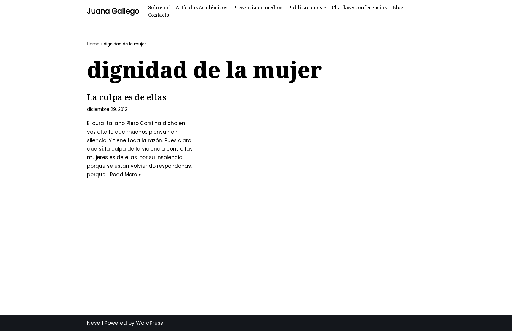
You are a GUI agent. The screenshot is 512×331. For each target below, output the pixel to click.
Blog (398, 7)
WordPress (149, 323)
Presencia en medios (257, 7)
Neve (93, 323)
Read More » (125, 174)
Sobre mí (159, 7)
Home (93, 44)
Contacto (158, 15)
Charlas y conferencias (359, 7)
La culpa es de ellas (126, 97)
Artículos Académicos (201, 7)
